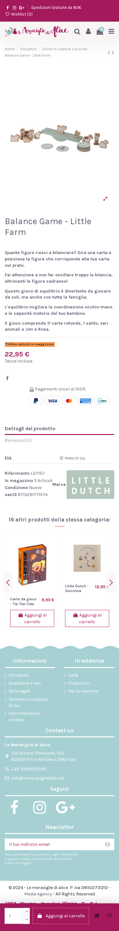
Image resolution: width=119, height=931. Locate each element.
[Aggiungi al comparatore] (97, 916)
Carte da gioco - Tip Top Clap (23, 601)
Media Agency (38, 894)
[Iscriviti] (107, 844)
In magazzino (19, 480)
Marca (59, 484)
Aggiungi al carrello (65, 916)
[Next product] (113, 52)
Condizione (16, 487)
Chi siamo (19, 675)
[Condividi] (7, 378)
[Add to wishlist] (109, 916)
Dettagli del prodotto (30, 428)
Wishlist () (21, 14)
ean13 (11, 494)
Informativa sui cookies (24, 716)
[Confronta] (49, 545)
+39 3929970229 (28, 769)
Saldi (73, 675)
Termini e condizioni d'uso (29, 702)
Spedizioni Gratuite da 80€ (56, 7)
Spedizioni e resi (25, 683)
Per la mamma (83, 691)
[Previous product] (110, 52)
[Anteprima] (49, 568)
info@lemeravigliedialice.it (37, 778)
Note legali (19, 691)
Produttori (79, 683)
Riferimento (17, 473)
